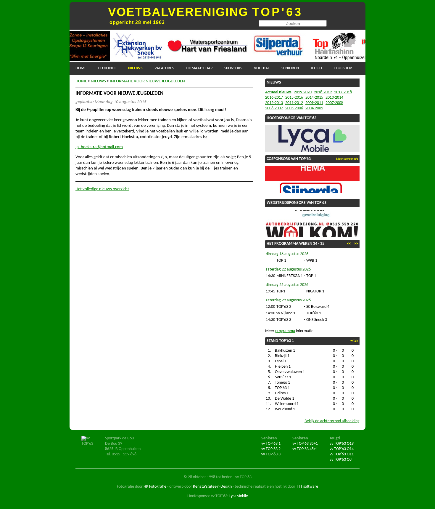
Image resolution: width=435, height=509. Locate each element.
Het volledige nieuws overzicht (102, 189)
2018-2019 (323, 92)
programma (285, 331)
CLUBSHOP (343, 68)
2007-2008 (334, 103)
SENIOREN (290, 68)
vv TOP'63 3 (271, 454)
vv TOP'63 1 (271, 443)
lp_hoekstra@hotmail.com (99, 147)
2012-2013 (274, 103)
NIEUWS (135, 68)
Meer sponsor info (347, 159)
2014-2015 (314, 97)
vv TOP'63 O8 (341, 459)
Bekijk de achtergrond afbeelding (332, 421)
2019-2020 (303, 92)
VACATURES (164, 68)
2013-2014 (334, 97)
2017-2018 (343, 92)
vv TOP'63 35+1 (305, 443)
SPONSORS (233, 68)
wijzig (354, 340)
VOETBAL (262, 68)
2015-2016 (294, 97)
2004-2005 (314, 108)
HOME (80, 68)
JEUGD (316, 68)
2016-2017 (274, 97)
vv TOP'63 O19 (342, 443)
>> (356, 243)
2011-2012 (294, 103)
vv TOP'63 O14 (342, 449)
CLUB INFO (107, 68)
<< (349, 243)
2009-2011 (314, 103)
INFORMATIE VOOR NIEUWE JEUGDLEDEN (147, 81)
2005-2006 (294, 108)
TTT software (307, 486)
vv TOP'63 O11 (342, 454)
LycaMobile (238, 496)
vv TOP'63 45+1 (305, 449)
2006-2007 (274, 108)
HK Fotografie (155, 486)
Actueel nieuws (278, 92)
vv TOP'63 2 (271, 449)
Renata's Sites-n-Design (212, 486)
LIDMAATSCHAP (199, 68)
